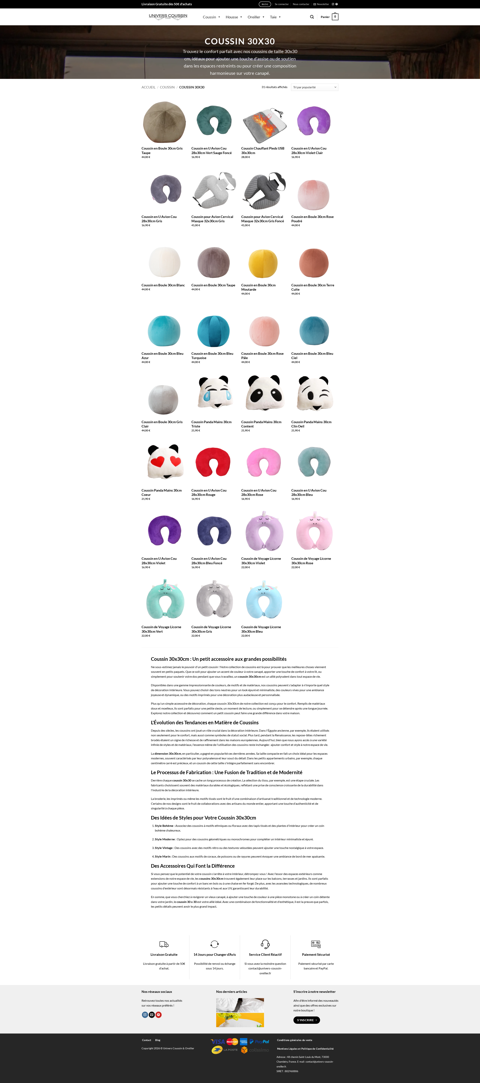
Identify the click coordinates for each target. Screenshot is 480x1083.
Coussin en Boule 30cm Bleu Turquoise (212, 355)
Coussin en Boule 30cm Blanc (163, 285)
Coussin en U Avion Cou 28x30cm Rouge (208, 492)
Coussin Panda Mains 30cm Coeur (162, 492)
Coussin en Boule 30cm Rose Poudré (312, 219)
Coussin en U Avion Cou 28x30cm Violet (159, 560)
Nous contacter (301, 4)
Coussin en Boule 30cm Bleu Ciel (312, 355)
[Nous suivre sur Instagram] (333, 4)
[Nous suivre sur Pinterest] (336, 4)
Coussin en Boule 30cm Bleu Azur (162, 355)
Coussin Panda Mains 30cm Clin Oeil (311, 424)
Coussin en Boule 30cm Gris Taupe (162, 150)
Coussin (209, 17)
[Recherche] (312, 17)
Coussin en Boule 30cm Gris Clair (162, 424)
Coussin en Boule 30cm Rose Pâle (262, 355)
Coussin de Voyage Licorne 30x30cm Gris (211, 629)
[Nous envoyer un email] (152, 1015)
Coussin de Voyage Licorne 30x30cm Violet (261, 560)
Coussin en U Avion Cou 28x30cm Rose (258, 492)
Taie (273, 17)
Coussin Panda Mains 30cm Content (261, 424)
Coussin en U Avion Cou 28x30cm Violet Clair (308, 150)
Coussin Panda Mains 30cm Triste (211, 424)
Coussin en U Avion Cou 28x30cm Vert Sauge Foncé (211, 150)
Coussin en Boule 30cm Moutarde (258, 287)
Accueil (148, 87)
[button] (282, 4)
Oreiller (254, 17)
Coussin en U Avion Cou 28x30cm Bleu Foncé (208, 560)
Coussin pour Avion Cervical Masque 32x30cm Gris (212, 219)
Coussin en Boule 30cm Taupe (213, 285)
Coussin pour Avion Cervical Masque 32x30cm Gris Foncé (262, 219)
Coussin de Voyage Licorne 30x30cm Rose (311, 560)
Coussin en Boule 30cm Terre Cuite (312, 287)
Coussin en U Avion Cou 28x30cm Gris (159, 219)
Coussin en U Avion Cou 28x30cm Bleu (308, 492)
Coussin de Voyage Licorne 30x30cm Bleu (261, 629)
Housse (232, 17)
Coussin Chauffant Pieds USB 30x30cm (262, 150)
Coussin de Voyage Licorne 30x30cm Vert (161, 629)
